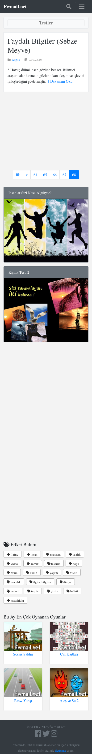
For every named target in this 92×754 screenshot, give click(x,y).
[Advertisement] (46, 131)
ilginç (14, 554)
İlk (18, 174)
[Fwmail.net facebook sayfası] (38, 734)
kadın (33, 573)
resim (13, 573)
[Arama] (68, 6)
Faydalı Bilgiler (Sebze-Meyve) (44, 45)
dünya (67, 582)
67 (64, 174)
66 (55, 174)
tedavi (14, 591)
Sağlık (16, 59)
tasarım (55, 564)
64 (35, 174)
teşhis (34, 591)
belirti (74, 591)
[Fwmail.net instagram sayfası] (54, 734)
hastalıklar (17, 600)
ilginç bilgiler (42, 582)
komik (34, 564)
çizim (54, 591)
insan (34, 554)
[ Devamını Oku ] (60, 81)
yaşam (53, 573)
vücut (73, 573)
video (14, 564)
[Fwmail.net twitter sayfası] (46, 734)
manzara (55, 554)
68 (74, 174)
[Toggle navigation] (81, 6)
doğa (75, 564)
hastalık (15, 582)
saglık (76, 554)
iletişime (60, 750)
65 (45, 174)
